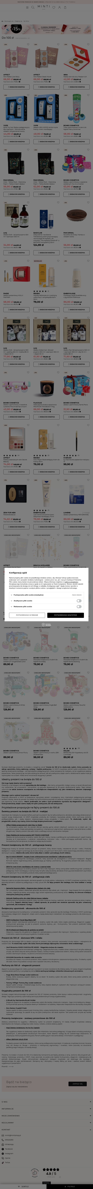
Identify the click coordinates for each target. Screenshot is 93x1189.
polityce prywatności (71, 582)
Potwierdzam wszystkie (65, 615)
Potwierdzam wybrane (27, 615)
